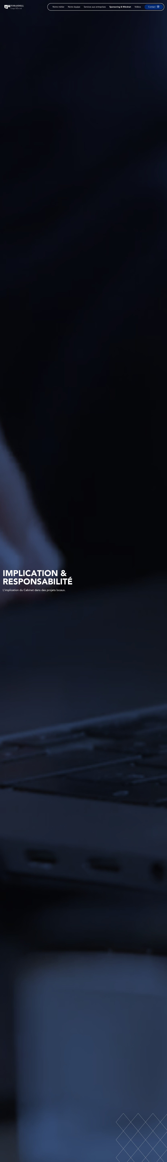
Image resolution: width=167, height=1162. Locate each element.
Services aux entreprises (95, 7)
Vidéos (138, 7)
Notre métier (58, 7)
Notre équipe (74, 7)
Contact (151, 7)
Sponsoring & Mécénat (120, 7)
